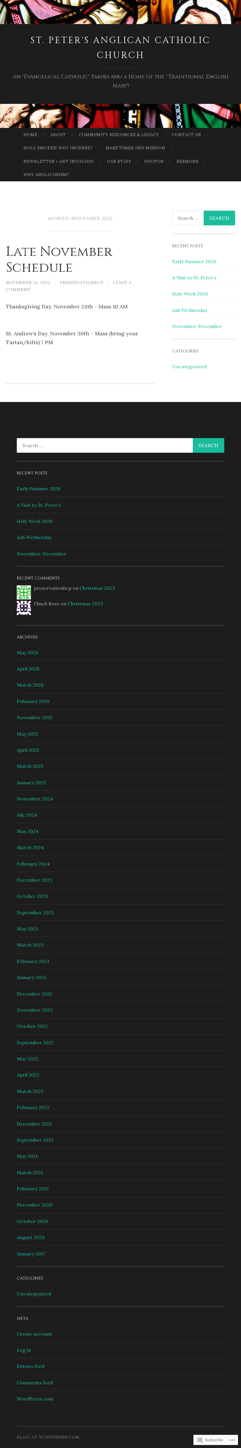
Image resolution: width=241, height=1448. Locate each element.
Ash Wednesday (189, 310)
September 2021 (35, 1140)
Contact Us (186, 134)
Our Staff (119, 161)
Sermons (188, 161)
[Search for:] (120, 445)
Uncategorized (189, 366)
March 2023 (30, 945)
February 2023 (33, 961)
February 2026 (33, 701)
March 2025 (30, 766)
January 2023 (31, 977)
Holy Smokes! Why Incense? (58, 148)
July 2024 (27, 815)
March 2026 (30, 685)
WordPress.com (35, 1399)
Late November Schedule (59, 260)
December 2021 (34, 1124)
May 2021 (27, 1156)
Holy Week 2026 (190, 294)
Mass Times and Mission (135, 148)
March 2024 (30, 847)
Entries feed (30, 1366)
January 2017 (31, 1254)
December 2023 (34, 880)
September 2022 (35, 1042)
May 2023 (27, 929)
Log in (24, 1350)
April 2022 (28, 1075)
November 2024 (35, 799)
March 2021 (30, 1172)
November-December (197, 326)
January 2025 (31, 782)
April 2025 (28, 750)
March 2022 (30, 1091)
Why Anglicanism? (46, 174)
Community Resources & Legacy (119, 134)
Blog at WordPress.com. (49, 1437)
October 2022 (32, 1026)
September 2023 (35, 912)
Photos (154, 161)
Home (31, 134)
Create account (34, 1334)
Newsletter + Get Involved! (59, 161)
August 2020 (31, 1237)
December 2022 (34, 994)
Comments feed (35, 1383)
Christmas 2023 (97, 588)
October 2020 (32, 1221)
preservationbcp (82, 282)
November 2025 (34, 717)
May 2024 (28, 831)
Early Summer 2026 (194, 261)
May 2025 (27, 734)
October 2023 (32, 896)
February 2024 (33, 864)
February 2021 (33, 1189)
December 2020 (35, 1205)
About (58, 134)
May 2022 (27, 1059)
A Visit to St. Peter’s (194, 278)
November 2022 (35, 1010)
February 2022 (33, 1107)
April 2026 (28, 669)
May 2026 (27, 652)
